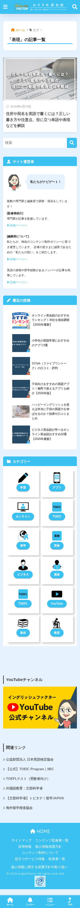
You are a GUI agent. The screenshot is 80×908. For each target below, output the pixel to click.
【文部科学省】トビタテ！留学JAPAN (35, 798)
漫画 (57, 574)
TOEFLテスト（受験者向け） (28, 778)
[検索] (72, 143)
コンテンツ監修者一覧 (51, 840)
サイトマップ (22, 840)
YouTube (57, 603)
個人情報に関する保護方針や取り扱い (39, 867)
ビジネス (23, 574)
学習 (23, 487)
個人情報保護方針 (48, 846)
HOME (42, 831)
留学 (23, 545)
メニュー (50, 904)
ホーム (10, 904)
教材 (23, 632)
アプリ (57, 487)
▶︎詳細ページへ (17, 225)
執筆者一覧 (56, 859)
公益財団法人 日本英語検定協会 (30, 759)
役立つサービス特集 (30, 859)
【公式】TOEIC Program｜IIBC (30, 769)
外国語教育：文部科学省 (24, 788)
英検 (57, 545)
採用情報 (25, 846)
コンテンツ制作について (40, 852)
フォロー (30, 904)
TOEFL (23, 603)
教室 (57, 632)
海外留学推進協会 (19, 808)
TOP (70, 904)
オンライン (23, 516)
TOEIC (56, 516)
